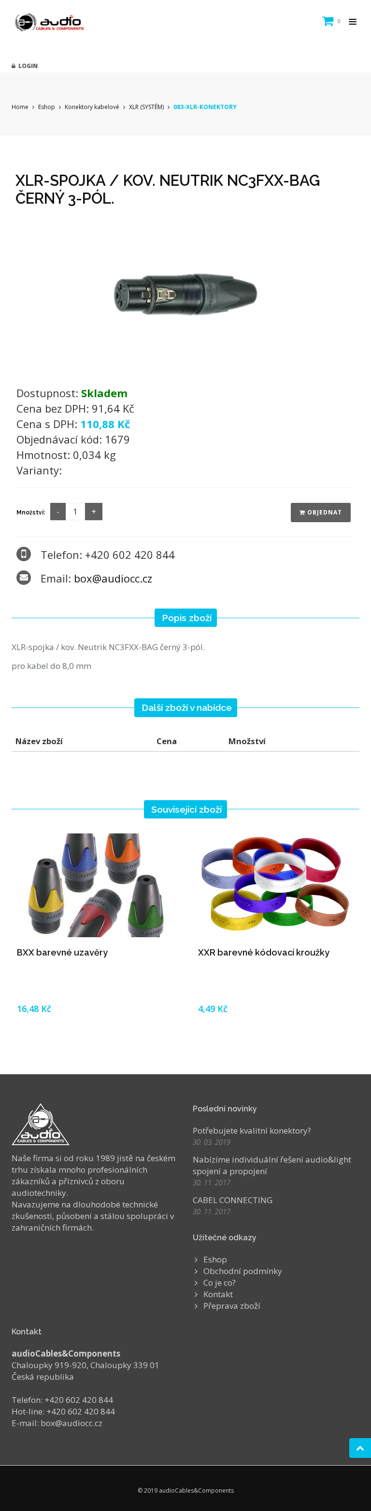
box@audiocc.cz (113, 578)
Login (26, 66)
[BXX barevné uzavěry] (95, 885)
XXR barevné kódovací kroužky (263, 952)
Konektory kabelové (92, 107)
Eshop (46, 107)
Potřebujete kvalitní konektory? (252, 1130)
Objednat (323, 512)
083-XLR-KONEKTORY (205, 107)
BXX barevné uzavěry (62, 952)
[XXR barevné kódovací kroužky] (276, 885)
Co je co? (219, 1282)
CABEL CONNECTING (232, 1200)
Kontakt (218, 1294)
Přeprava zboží (231, 1305)
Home (20, 107)
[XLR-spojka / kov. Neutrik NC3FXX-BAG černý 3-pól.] (185, 293)
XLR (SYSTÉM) (146, 107)
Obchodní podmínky (242, 1270)
